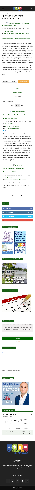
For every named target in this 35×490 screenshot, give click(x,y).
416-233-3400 (9, 123)
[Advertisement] (17, 3)
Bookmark (6, 81)
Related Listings (17, 96)
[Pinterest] (17, 481)
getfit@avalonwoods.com (12, 126)
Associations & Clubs (9, 25)
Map (17, 88)
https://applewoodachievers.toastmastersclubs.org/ (17, 38)
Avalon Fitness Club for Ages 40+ (14, 115)
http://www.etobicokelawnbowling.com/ (16, 179)
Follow (30, 212)
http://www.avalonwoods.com (13, 128)
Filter (4, 101)
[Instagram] (12, 481)
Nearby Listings (17, 92)
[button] (32, 8)
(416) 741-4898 (8, 31)
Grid (18, 105)
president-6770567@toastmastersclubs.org (16, 33)
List (13, 105)
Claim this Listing (24, 81)
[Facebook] (8, 481)
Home (3, 13)
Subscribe (29, 220)
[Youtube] (27, 481)
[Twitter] (22, 481)
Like (31, 208)
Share (14, 81)
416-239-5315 (9, 177)
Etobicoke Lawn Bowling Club (13, 168)
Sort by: (10, 101)
